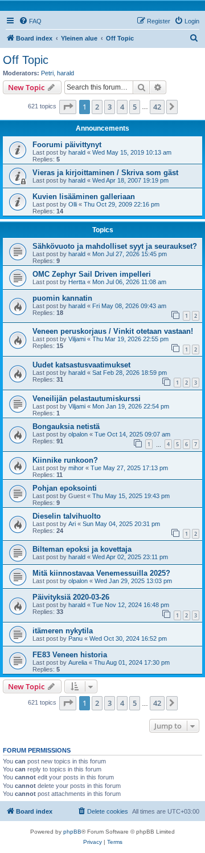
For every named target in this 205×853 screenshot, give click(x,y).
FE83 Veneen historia (69, 654)
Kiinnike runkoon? (65, 460)
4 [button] (122, 107)
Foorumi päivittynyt (66, 144)
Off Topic (25, 60)
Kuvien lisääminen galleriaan (83, 196)
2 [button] (97, 107)
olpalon (78, 434)
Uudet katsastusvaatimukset (81, 365)
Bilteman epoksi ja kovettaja (82, 549)
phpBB (72, 831)
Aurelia (77, 662)
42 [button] (157, 107)
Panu (75, 638)
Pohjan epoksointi (64, 488)
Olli (72, 204)
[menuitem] (30, 21)
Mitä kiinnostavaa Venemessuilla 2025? (101, 573)
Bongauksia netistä (66, 426)
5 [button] (135, 107)
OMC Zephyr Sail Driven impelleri (91, 274)
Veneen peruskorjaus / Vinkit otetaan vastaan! (112, 331)
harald (65, 73)
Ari (72, 523)
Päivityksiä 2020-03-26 (70, 597)
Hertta (76, 281)
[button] (67, 107)
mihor (76, 467)
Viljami (76, 338)
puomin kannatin (62, 298)
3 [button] (110, 107)
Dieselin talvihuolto (66, 516)
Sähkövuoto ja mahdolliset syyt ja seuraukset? (114, 246)
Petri (47, 73)
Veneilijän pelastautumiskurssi (86, 398)
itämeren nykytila (62, 630)
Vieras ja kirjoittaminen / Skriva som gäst (105, 172)
